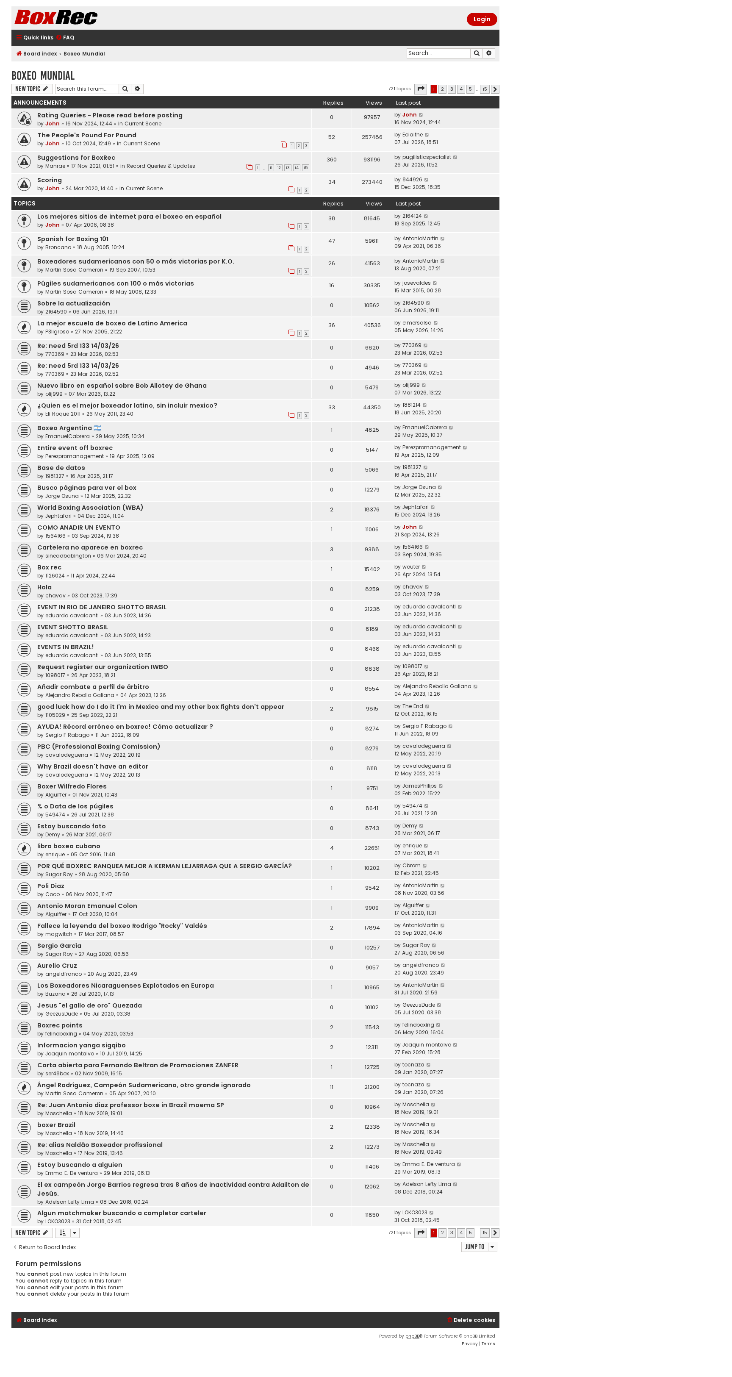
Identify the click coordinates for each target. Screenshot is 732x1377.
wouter (411, 566)
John (52, 123)
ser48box (57, 1073)
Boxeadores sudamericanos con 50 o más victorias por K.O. (135, 261)
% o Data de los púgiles (75, 806)
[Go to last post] (421, 115)
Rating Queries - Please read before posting (110, 115)
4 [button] (461, 89)
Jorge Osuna (62, 496)
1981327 (54, 476)
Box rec (49, 567)
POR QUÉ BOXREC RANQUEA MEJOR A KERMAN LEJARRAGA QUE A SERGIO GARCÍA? (164, 866)
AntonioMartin (420, 238)
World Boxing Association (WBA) (90, 507)
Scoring (49, 180)
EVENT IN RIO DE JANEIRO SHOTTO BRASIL (101, 607)
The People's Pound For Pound (86, 135)
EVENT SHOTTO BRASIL (72, 627)
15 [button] (484, 89)
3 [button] (451, 89)
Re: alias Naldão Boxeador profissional (100, 1145)
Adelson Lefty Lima (69, 1201)
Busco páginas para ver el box (86, 487)
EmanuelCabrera (67, 436)
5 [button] (470, 89)
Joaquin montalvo (69, 1053)
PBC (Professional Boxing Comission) (99, 746)
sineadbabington (68, 555)
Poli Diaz (50, 886)
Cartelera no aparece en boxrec (90, 547)
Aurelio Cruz (57, 965)
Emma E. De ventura (71, 1173)
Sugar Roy (59, 874)
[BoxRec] (77, 18)
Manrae (55, 165)
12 (279, 167)
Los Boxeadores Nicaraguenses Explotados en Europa (125, 985)
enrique (55, 854)
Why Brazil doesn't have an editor (92, 766)
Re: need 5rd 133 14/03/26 (78, 345)
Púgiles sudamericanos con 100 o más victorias (115, 283)
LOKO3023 (57, 1221)
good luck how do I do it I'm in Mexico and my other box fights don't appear (160, 706)
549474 (55, 814)
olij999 (54, 393)
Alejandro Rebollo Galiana (79, 695)
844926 (412, 179)
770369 (54, 354)
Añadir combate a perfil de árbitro (93, 687)
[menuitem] (64, 38)
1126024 (55, 575)
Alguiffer (56, 794)
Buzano (55, 993)
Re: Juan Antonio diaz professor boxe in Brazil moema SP (130, 1105)
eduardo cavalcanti (72, 615)
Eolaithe (412, 134)
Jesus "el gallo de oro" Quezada (89, 1005)
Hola (44, 587)
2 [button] (442, 89)
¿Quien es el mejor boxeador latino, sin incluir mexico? (127, 405)
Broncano (58, 247)
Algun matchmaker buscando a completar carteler (121, 1213)
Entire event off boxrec (75, 448)
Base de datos (61, 468)
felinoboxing (61, 1033)
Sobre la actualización (73, 303)
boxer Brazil (56, 1125)
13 (288, 167)
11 (271, 167)
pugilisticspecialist (426, 157)
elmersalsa (417, 322)
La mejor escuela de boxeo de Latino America (112, 323)
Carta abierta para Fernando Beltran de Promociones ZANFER (137, 1065)
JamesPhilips (419, 785)
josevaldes (416, 282)
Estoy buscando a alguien (79, 1164)
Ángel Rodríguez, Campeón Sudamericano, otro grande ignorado (144, 1085)
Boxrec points (60, 1025)
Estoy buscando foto (71, 826)
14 (297, 167)
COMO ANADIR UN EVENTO (78, 527)
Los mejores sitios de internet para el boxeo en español (129, 216)
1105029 (55, 715)
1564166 (55, 535)
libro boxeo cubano (68, 846)
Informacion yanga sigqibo (81, 1045)
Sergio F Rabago (67, 734)
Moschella (58, 1113)
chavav (55, 595)
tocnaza (413, 1064)
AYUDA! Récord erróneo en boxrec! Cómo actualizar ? (125, 726)
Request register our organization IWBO (102, 667)
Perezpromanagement (74, 456)
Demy (52, 834)
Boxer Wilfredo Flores (72, 786)
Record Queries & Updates (161, 165)
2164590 (56, 311)
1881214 (411, 404)
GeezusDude (61, 1013)
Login (482, 19)
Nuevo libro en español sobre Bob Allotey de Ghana (122, 385)
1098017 (55, 675)
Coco (52, 894)
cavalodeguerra (66, 754)
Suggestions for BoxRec (76, 157)
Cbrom (411, 865)
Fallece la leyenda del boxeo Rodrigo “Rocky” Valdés (122, 926)
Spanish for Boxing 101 (72, 239)
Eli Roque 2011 (62, 413)
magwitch (58, 934)
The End (412, 706)
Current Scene (143, 123)
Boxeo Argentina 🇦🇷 (69, 428)
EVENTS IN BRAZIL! (65, 647)
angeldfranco (63, 973)
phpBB (412, 1336)
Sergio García (59, 945)
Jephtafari (58, 515)
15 (306, 167)
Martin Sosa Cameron (74, 269)
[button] (420, 89)
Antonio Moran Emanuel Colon (87, 906)
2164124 (412, 215)
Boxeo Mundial (43, 75)
